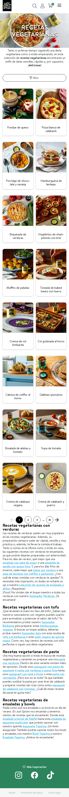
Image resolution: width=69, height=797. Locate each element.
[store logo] (7, 6)
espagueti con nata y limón (26, 674)
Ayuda (11, 792)
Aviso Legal (54, 792)
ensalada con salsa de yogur (20, 563)
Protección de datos (32, 792)
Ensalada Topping (14, 737)
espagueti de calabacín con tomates (34, 687)
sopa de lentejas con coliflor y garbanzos (28, 574)
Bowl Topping (41, 734)
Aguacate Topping (34, 726)
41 (49, 520)
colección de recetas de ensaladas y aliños (33, 587)
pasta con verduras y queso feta (37, 670)
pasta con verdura (44, 570)
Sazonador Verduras (41, 596)
